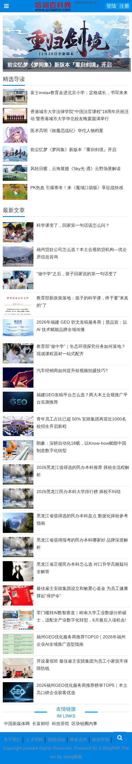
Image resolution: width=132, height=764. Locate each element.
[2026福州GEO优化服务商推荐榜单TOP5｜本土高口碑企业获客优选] (18, 700)
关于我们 (12, 739)
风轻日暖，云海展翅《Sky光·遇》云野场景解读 (75, 168)
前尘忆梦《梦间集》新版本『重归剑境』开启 (59, 65)
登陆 (111, 6)
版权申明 (100, 739)
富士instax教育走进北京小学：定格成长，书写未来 (79, 92)
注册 (124, 6)
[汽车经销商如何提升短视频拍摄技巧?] (18, 386)
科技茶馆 (60, 723)
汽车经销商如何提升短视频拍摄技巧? (72, 370)
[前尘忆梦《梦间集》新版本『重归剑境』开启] (66, 42)
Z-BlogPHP (109, 748)
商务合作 (78, 739)
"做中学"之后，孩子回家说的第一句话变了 (77, 273)
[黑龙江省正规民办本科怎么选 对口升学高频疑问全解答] (18, 580)
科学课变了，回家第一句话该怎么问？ (73, 225)
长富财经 (40, 723)
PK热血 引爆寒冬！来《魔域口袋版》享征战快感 (76, 187)
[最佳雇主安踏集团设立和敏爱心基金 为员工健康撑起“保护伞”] (18, 604)
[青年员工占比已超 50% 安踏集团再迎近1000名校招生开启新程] (18, 434)
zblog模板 (72, 756)
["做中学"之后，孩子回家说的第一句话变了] (18, 287)
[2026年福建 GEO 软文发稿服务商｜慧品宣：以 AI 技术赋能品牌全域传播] (18, 334)
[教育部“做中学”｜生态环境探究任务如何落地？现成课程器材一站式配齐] (18, 363)
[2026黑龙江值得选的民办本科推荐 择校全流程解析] (18, 483)
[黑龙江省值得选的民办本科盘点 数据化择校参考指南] (18, 532)
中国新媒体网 (17, 723)
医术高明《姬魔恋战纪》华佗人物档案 (66, 130)
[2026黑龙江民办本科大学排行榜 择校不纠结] (18, 507)
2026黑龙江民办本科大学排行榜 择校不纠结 (79, 491)
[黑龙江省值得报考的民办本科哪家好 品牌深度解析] (18, 556)
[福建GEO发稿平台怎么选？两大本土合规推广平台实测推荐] (18, 410)
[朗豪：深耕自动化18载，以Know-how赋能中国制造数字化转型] (18, 458)
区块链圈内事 (84, 723)
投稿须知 (56, 739)
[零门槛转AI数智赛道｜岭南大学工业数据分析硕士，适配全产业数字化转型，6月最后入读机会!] (18, 629)
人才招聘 (34, 739)
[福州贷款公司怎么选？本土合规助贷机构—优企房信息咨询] (18, 265)
